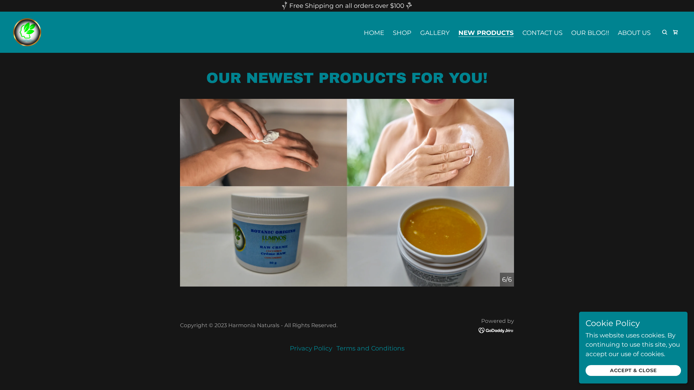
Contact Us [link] (542, 33)
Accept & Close (633, 370)
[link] (27, 31)
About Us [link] (634, 33)
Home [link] (374, 33)
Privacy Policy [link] (311, 348)
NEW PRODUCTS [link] (486, 33)
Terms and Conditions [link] (370, 348)
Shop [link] (402, 33)
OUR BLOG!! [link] (590, 33)
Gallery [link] (435, 33)
